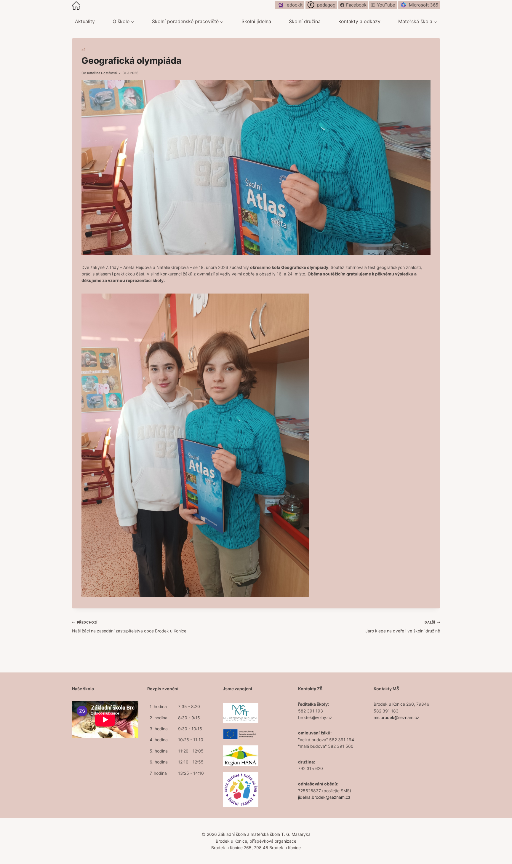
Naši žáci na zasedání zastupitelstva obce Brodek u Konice (129, 626)
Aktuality (85, 21)
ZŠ (83, 50)
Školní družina (305, 21)
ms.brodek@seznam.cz (396, 717)
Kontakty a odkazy (359, 21)
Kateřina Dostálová (102, 73)
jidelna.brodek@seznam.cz (324, 797)
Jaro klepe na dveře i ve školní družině (402, 626)
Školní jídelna (256, 21)
